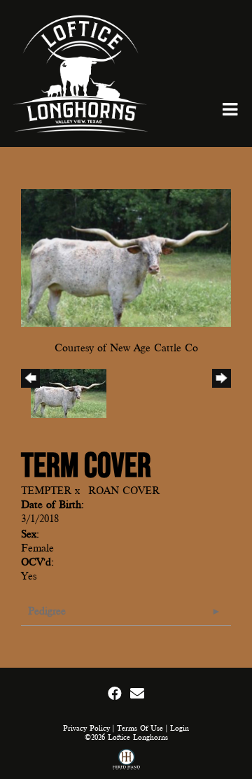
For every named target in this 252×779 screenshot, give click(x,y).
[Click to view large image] (126, 256)
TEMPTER (46, 490)
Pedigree (47, 611)
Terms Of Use (140, 728)
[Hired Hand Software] (126, 761)
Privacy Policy (86, 728)
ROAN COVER (124, 490)
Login (179, 728)
